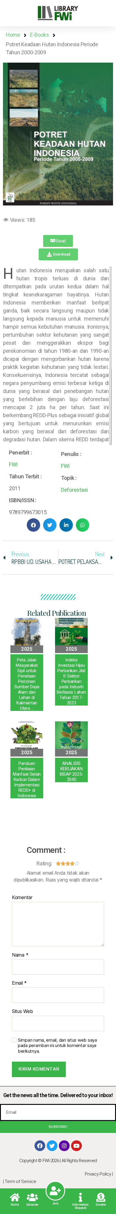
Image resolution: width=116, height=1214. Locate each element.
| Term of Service (19, 1181)
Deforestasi (74, 490)
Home (15, 1204)
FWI (13, 464)
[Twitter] (52, 1145)
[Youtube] (76, 1145)
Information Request (80, 1206)
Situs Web (22, 1011)
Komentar (22, 897)
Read (60, 241)
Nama (20, 955)
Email (19, 983)
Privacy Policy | (99, 1174)
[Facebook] (40, 1145)
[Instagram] (64, 1145)
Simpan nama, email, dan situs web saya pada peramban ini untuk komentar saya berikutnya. (57, 1045)
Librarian (32, 1204)
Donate (101, 1204)
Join (55, 1203)
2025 (26, 649)
